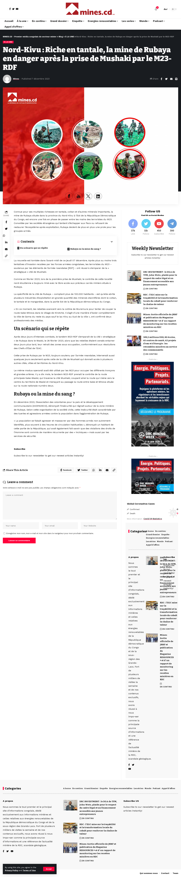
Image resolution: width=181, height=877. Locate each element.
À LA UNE (8, 42)
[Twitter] (13, 9)
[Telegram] (172, 227)
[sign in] (5, 9)
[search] (160, 9)
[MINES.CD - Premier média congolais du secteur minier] (90, 9)
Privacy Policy (11, 870)
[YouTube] (17, 9)
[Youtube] (159, 227)
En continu (160, 531)
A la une (150, 531)
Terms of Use (29, 870)
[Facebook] (10, 9)
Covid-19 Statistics (153, 519)
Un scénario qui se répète (34, 248)
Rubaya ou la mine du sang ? (85, 249)
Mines (16, 79)
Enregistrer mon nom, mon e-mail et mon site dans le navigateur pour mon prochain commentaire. (50, 533)
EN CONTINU (152, 289)
